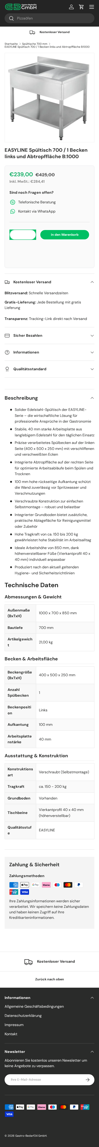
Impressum (14, 1024)
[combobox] (49, 18)
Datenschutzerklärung (23, 1015)
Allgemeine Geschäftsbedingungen (34, 1006)
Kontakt (11, 1034)
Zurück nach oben (49, 979)
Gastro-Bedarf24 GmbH (31, 1136)
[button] (49, 249)
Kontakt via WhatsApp (36, 211)
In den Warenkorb (65, 235)
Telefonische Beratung (37, 202)
